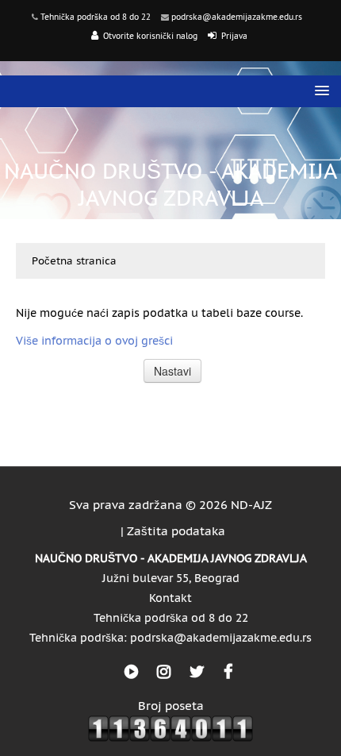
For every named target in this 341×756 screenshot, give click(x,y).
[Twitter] (197, 672)
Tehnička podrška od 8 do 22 (95, 17)
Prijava (234, 36)
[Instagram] (163, 672)
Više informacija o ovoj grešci (94, 341)
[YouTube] (131, 672)
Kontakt (170, 598)
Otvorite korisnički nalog (150, 36)
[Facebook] (228, 672)
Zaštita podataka (176, 530)
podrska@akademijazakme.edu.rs (236, 17)
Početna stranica (74, 261)
